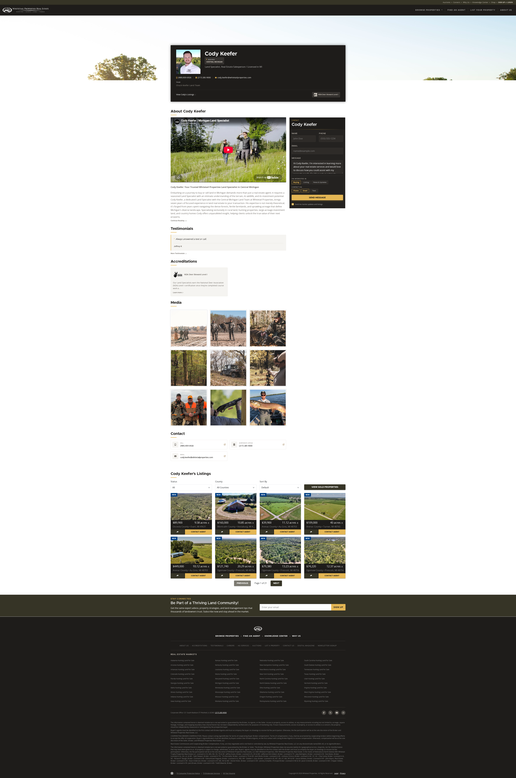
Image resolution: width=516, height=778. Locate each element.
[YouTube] (337, 713)
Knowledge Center (480, 2)
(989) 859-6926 (184, 77)
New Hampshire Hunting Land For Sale (274, 665)
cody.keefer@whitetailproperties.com (234, 77)
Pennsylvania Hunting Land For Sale (273, 701)
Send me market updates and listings (309, 204)
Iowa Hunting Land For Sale (181, 701)
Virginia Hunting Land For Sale (315, 688)
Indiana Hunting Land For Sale (182, 697)
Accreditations (199, 645)
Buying (296, 182)
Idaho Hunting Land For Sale (181, 688)
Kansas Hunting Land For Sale (226, 660)
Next (276, 583)
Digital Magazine (306, 645)
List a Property (272, 645)
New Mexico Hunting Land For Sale (273, 669)
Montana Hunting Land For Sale (227, 701)
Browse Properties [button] (428, 10)
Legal (336, 773)
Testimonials (217, 645)
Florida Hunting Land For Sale (182, 679)
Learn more (177, 292)
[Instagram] (343, 713)
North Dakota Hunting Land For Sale (273, 683)
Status (174, 481)
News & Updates (319, 182)
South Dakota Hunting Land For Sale (317, 665)
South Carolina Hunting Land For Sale (318, 660)
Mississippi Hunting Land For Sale (227, 692)
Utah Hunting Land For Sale (314, 679)
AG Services (243, 645)
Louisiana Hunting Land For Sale (227, 669)
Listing (306, 182)
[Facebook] (324, 713)
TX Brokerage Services (211, 773)
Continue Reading (177, 220)
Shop (493, 2)
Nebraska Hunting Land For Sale (272, 660)
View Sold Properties (324, 487)
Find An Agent (251, 636)
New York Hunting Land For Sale (272, 674)
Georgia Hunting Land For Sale (182, 683)
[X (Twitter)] (330, 713)
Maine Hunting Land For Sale (226, 674)
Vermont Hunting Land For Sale (316, 683)
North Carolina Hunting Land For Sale (274, 679)
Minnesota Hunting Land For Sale (227, 688)
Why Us (466, 2)
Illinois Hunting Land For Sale (181, 692)
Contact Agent (198, 532)
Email (295, 145)
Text (314, 191)
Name (294, 133)
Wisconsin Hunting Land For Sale (316, 697)
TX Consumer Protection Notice (188, 773)
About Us (506, 10)
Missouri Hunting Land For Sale (227, 697)
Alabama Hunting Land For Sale (182, 660)
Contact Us (288, 645)
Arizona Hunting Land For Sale (182, 665)
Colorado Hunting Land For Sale (182, 674)
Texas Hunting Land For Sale (315, 674)
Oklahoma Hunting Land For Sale (272, 692)
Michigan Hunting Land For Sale (227, 683)
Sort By (263, 481)
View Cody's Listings (185, 94)
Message (296, 158)
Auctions (446, 2)
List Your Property (482, 10)
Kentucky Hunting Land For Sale (227, 665)
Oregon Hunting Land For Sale (271, 697)
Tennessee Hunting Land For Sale (316, 669)
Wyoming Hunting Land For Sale (316, 701)
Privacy (342, 773)
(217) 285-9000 (204, 77)
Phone (322, 133)
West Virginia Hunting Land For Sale (317, 692)
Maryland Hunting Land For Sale (227, 679)
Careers (456, 2)
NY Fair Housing (229, 773)
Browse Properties (227, 636)
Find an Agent (456, 10)
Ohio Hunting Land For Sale (270, 688)
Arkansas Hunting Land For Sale (183, 669)
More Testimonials (178, 253)
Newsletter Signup (327, 645)
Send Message (317, 198)
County (218, 481)
